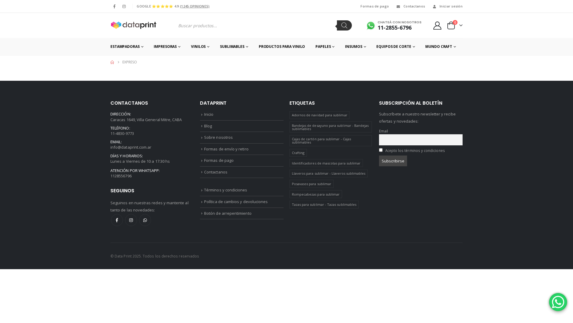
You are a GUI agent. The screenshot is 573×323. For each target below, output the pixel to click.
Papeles (323, 46)
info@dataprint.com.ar (130, 147)
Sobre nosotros (218, 137)
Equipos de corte (393, 46)
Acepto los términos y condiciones (415, 150)
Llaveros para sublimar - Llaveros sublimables (329, 173)
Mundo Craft (438, 46)
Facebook (117, 220)
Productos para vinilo (282, 46)
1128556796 (121, 176)
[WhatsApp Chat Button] (558, 302)
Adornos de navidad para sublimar (319, 115)
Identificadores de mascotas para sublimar (326, 163)
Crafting (298, 152)
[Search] (344, 25)
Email (383, 131)
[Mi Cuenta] (437, 26)
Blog (208, 126)
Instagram (131, 220)
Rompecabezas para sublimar (316, 194)
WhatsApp (145, 220)
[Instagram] (124, 6)
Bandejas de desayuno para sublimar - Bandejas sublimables (330, 127)
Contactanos (414, 6)
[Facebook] (114, 6)
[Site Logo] (133, 25)
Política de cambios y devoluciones (236, 201)
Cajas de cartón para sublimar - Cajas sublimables (321, 140)
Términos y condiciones (225, 190)
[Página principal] (112, 62)
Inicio (208, 114)
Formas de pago (375, 6)
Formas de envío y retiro (226, 149)
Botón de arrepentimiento (228, 213)
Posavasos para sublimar (312, 184)
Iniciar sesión (451, 6)
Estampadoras (125, 46)
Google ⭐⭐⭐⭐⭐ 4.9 (173, 6)
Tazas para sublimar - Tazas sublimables (324, 204)
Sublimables (232, 46)
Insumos (353, 46)
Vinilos (198, 46)
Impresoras (165, 46)
